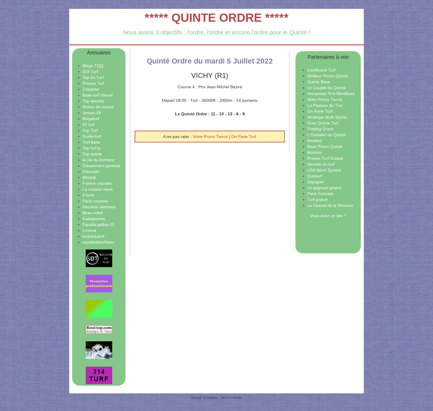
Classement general (101, 165)
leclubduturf (93, 236)
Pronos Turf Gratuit (325, 158)
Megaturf (90, 118)
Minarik (89, 177)
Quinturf (314, 176)
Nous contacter (232, 397)
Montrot (314, 152)
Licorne (89, 230)
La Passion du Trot (324, 105)
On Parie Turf (243, 136)
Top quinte (92, 154)
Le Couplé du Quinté (326, 87)
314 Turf (90, 71)
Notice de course (98, 106)
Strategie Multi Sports (327, 117)
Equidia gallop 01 (98, 224)
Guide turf (91, 136)
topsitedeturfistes (98, 242)
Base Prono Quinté (325, 146)
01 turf (88, 124)
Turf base (91, 142)
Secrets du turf (321, 164)
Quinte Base (318, 81)
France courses (97, 183)
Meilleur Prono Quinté (327, 76)
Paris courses (95, 201)
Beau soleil (92, 212)
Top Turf (90, 130)
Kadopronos (93, 218)
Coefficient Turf (321, 70)
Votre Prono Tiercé (211, 136)
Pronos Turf (93, 83)
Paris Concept (320, 193)
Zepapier (90, 89)
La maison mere (97, 189)
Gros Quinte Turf (322, 123)
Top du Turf (93, 77)
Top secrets (93, 101)
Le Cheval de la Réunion (330, 205)
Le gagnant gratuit (324, 187)
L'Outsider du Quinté (326, 134)
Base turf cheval (97, 95)
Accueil (196, 397)
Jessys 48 (91, 112)
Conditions (211, 397)
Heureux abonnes (99, 206)
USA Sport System (324, 170)
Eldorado (90, 171)
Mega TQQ (92, 65)
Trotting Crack (320, 129)
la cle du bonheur (98, 159)
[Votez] (98, 258)
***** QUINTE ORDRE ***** (217, 17)
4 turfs (88, 195)
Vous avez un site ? (328, 215)
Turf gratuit (317, 199)
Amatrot (314, 140)
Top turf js (91, 148)
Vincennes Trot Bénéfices (331, 93)
